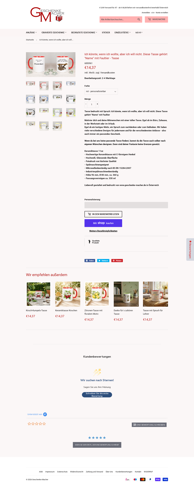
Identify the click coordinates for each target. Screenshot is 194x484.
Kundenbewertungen (124, 472)
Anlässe (30, 32)
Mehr (138, 32)
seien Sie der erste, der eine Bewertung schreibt (97, 445)
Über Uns (109, 472)
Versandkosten (107, 72)
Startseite (30, 40)
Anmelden (146, 13)
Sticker (106, 32)
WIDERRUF (148, 472)
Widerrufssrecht (76, 472)
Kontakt (138, 472)
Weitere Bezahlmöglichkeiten (103, 231)
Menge (88, 99)
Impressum (50, 472)
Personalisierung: (93, 199)
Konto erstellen (162, 13)
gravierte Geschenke (53, 32)
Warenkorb (158, 19)
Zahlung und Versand (94, 472)
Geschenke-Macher (40, 479)
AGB (41, 472)
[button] (149, 425)
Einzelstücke (122, 32)
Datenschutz (62, 472)
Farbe (87, 86)
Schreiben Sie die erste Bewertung (97, 394)
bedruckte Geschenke (83, 32)
